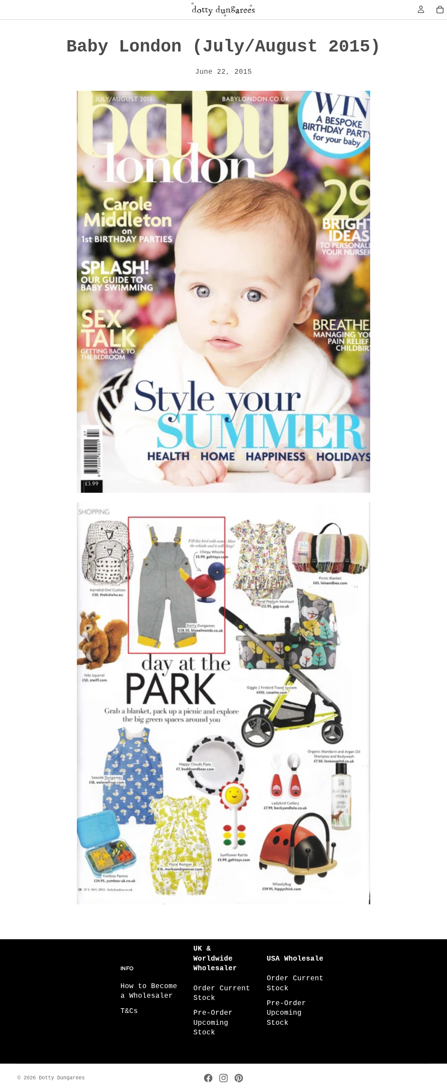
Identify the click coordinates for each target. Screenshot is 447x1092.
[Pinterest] (239, 1078)
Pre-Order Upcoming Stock (213, 1023)
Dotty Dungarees (62, 1078)
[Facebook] (208, 1078)
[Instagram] (223, 1078)
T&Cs (129, 1011)
